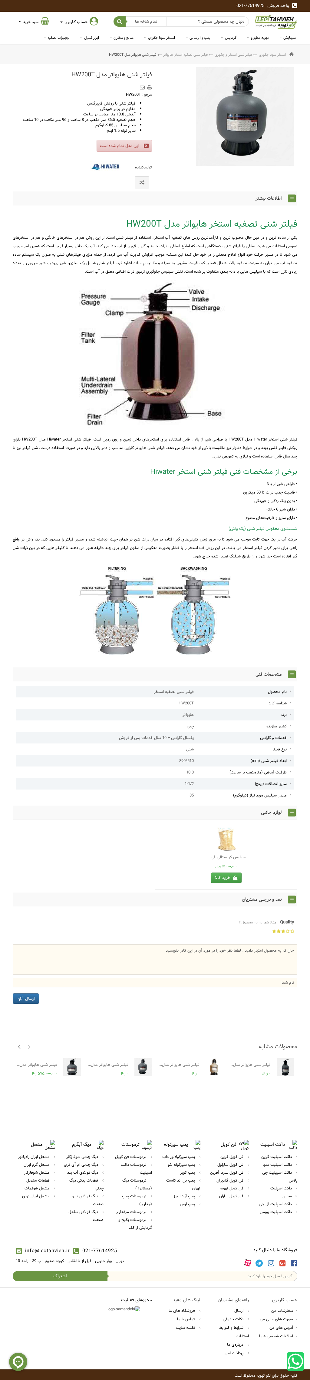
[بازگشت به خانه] (291, 54)
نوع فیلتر (279, 749)
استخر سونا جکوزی (161, 38)
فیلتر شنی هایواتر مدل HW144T (250, 1064)
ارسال (239, 1310)
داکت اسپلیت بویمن (276, 1212)
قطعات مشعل (38, 1180)
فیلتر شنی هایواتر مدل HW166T (179, 1064)
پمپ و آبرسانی (200, 38)
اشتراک (60, 1276)
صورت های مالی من (276, 1319)
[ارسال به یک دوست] (143, 85)
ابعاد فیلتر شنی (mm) (269, 760)
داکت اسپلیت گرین (277, 1156)
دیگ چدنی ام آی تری (81, 1164)
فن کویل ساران (232, 1196)
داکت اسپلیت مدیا (277, 1164)
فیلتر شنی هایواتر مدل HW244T (36, 1064)
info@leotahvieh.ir (47, 1251)
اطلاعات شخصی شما (276, 1336)
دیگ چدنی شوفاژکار (82, 1156)
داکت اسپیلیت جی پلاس (279, 1176)
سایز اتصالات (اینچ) (271, 783)
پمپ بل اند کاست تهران (183, 1184)
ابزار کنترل (91, 38)
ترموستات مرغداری (132, 1212)
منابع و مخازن (124, 38)
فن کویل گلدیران (230, 1180)
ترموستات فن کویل (131, 1156)
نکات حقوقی (234, 1319)
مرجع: (147, 94)
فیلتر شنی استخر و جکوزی (233, 55)
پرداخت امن (235, 1353)
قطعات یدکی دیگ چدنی (86, 1184)
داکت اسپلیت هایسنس (283, 1192)
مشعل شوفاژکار (37, 1172)
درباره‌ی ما (236, 1344)
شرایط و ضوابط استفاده (234, 1331)
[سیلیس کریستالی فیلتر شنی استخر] (226, 839)
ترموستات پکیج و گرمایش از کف (135, 1223)
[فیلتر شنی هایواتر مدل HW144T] (285, 1067)
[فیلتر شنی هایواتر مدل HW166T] (214, 1067)
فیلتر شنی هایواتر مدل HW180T (107, 1064)
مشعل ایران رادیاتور (34, 1156)
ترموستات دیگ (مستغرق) (137, 1184)
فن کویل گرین (232, 1156)
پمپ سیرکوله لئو (182, 1164)
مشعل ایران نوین (36, 1196)
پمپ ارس (188, 1204)
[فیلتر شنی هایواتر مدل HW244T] (72, 1067)
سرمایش (289, 38)
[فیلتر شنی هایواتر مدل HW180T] (143, 1067)
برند (284, 714)
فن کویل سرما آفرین (227, 1172)
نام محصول (277, 691)
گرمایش (230, 38)
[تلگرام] (259, 1263)
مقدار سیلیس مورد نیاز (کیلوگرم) (260, 795)
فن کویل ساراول (231, 1164)
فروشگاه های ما (182, 1310)
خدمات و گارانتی (273, 737)
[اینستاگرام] (271, 1263)
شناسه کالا (278, 703)
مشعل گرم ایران (37, 1164)
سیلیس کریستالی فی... (226, 857)
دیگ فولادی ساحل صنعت (86, 1216)
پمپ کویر (188, 1172)
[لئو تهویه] (276, 21)
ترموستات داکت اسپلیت (136, 1168)
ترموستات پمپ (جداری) (137, 1200)
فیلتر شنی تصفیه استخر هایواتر (185, 55)
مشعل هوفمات (38, 1188)
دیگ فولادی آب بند (83, 1172)
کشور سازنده (276, 726)
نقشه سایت (186, 1327)
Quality (266, 922)
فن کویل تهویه (232, 1188)
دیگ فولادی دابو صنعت (88, 1200)
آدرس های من (281, 1327)
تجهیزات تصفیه (59, 38)
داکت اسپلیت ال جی (276, 1204)
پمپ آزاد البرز (184, 1196)
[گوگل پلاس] (282, 1263)
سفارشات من (282, 1310)
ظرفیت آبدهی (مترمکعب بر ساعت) (258, 772)
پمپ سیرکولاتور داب (179, 1156)
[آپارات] (247, 1263)
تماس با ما (186, 1319)
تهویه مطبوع (260, 38)
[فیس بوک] (294, 1263)
